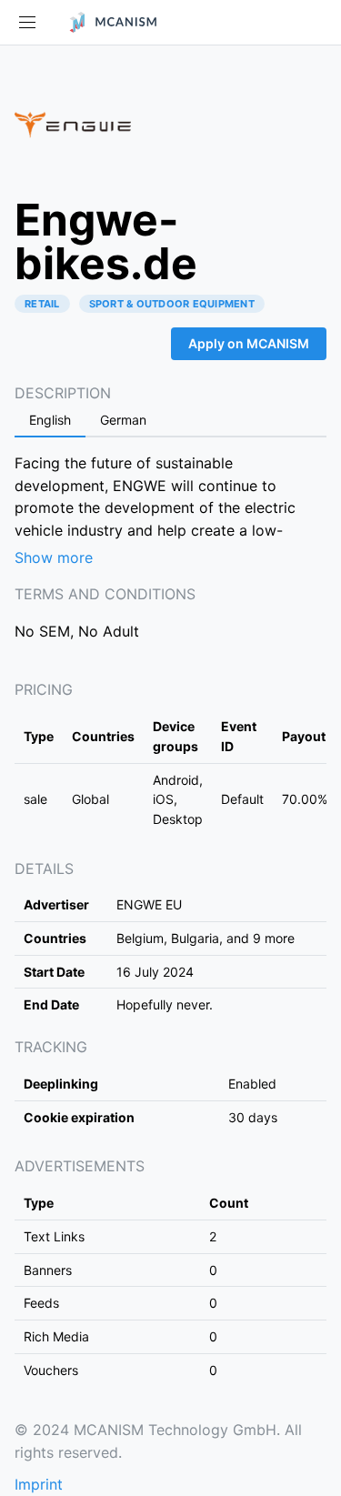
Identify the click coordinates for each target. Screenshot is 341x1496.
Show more (54, 557)
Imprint (39, 1484)
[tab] (50, 421)
